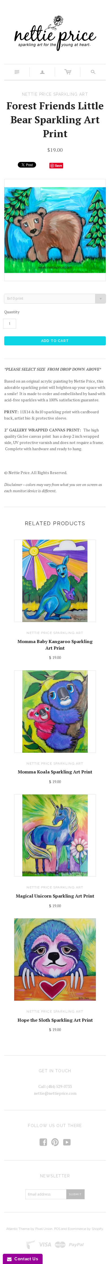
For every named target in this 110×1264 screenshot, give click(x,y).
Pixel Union (43, 1229)
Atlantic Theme (18, 1229)
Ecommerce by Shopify (85, 1229)
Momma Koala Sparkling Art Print (55, 772)
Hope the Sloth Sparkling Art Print (55, 1020)
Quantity (11, 311)
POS (57, 1229)
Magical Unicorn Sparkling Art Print (55, 896)
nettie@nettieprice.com (55, 1093)
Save (58, 165)
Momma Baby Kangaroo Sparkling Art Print (55, 644)
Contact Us (25, 1258)
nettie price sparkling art (55, 633)
